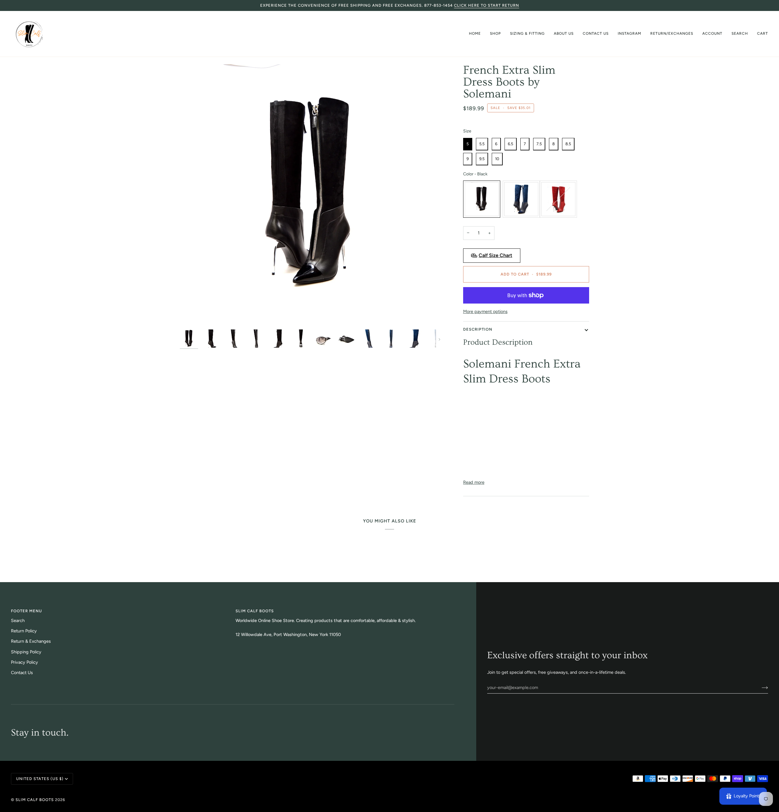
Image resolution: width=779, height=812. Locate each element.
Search (18, 620)
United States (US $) (40, 778)
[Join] (760, 687)
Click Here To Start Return (486, 5)
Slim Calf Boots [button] (255, 611)
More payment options (485, 311)
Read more (473, 482)
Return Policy (24, 631)
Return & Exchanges (31, 641)
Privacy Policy (24, 662)
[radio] (467, 144)
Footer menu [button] (26, 611)
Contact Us (22, 672)
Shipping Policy (26, 652)
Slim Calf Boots (35, 799)
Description (477, 329)
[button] (495, 34)
